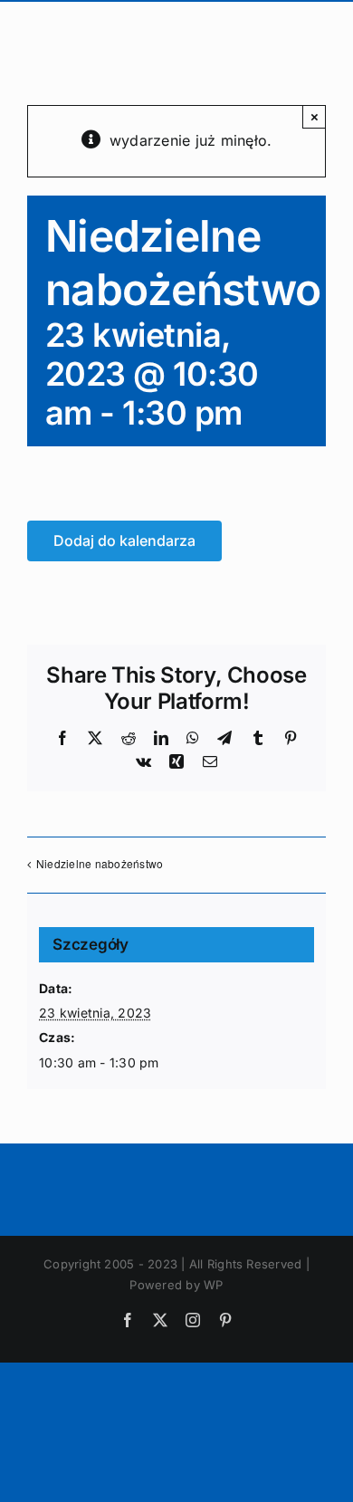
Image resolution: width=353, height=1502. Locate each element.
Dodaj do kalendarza (124, 541)
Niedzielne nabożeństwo (99, 863)
